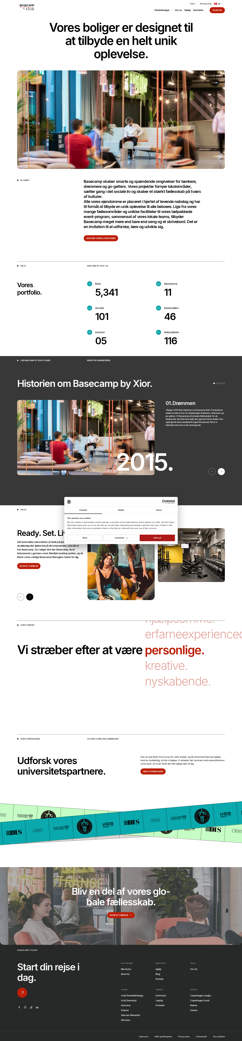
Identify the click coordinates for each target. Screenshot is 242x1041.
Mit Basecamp (206, 4)
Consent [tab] (83, 510)
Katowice (126, 1005)
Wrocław (125, 1020)
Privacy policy (184, 1036)
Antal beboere (96, 642)
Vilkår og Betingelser (163, 1036)
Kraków (125, 1010)
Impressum (143, 1036)
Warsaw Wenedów (130, 1015)
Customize (119, 538)
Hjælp (187, 10)
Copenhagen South (199, 1000)
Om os (178, 10)
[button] (219, 4)
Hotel (192, 4)
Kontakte (198, 10)
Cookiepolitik (201, 1036)
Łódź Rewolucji (128, 1000)
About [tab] (159, 510)
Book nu (217, 10)
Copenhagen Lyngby (200, 995)
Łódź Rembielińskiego (132, 995)
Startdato (93, 629)
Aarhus (193, 1010)
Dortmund (161, 995)
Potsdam (160, 1005)
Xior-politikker (219, 1036)
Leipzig (159, 1000)
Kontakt (159, 979)
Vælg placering (96, 617)
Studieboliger (162, 10)
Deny (85, 538)
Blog (158, 974)
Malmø (193, 1005)
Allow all (157, 538)
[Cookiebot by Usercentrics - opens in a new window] (164, 502)
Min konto (126, 969)
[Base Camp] (27, 7)
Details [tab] (121, 510)
